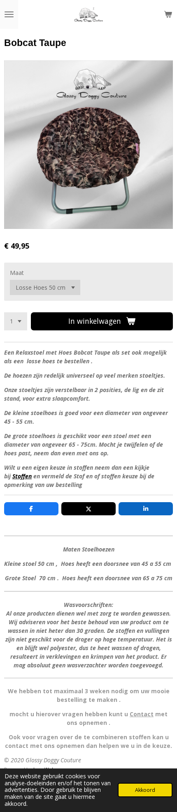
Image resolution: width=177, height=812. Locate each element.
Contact (142, 714)
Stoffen (22, 476)
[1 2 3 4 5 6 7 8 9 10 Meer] (15, 321)
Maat (17, 273)
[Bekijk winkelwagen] (168, 14)
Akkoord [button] (145, 790)
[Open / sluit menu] (9, 14)
